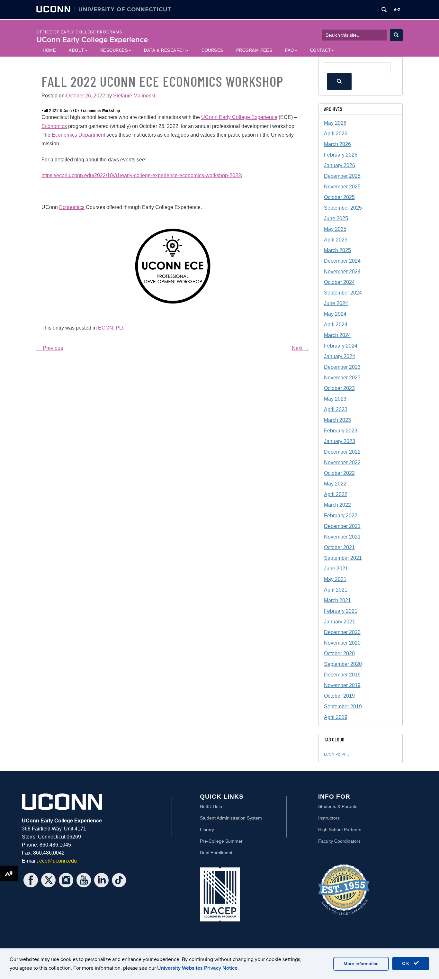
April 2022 (335, 494)
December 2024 (342, 261)
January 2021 (339, 621)
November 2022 (342, 462)
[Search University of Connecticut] (384, 10)
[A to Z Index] (397, 10)
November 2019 (342, 685)
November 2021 (342, 536)
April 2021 (335, 590)
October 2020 (339, 653)
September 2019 (343, 706)
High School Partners (339, 829)
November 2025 (342, 186)
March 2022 (337, 505)
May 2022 (335, 483)
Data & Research (164, 50)
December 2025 (342, 176)
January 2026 (339, 165)
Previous (49, 348)
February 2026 (340, 155)
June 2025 (336, 218)
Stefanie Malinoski (134, 95)
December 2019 (342, 674)
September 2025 (343, 208)
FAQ (289, 50)
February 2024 (340, 346)
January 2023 (339, 441)
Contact (320, 50)
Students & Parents (337, 806)
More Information (361, 963)
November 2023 (342, 377)
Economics (54, 126)
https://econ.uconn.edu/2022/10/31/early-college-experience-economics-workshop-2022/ (141, 175)
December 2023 (342, 367)
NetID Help (211, 806)
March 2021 (337, 600)
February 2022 (340, 515)
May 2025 (335, 229)
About (76, 50)
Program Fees (254, 50)
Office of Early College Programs (79, 32)
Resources (114, 50)
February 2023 (340, 430)
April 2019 (335, 717)
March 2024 (337, 335)
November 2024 (342, 271)
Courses (212, 50)
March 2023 (337, 420)
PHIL (345, 754)
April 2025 (335, 239)
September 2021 (343, 558)
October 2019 (339, 696)
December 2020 (342, 632)
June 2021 (336, 568)
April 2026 (335, 133)
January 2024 (339, 356)
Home (49, 50)
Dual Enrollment (216, 852)
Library (207, 829)
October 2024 (339, 282)
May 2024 (335, 314)
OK (407, 963)
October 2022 (339, 473)
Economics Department (78, 135)
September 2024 (343, 292)
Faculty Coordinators (339, 841)
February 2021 (340, 611)
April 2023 (335, 409)
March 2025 (337, 250)
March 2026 (337, 144)
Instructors (329, 817)
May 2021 (335, 579)
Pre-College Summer (221, 841)
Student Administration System (231, 817)
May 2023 (335, 399)
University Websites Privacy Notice (197, 968)
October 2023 (339, 388)
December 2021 (342, 526)
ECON (105, 328)
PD (119, 328)
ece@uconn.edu (58, 861)
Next (300, 348)
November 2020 (342, 643)
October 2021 (339, 547)
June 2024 (336, 303)
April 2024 (335, 324)
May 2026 (335, 123)
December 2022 (342, 452)
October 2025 (339, 197)
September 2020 (343, 664)
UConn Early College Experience (92, 39)
